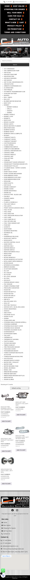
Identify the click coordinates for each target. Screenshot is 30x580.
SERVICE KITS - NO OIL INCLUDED (14, 307)
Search (15, 64)
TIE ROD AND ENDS (10, 343)
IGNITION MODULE (9, 248)
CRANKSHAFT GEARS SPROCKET (14, 162)
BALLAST (7, 99)
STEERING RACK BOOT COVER (13, 326)
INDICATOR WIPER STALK (12, 251)
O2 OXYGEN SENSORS (11, 269)
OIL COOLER (8, 272)
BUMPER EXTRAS (9, 129)
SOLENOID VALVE (9, 314)
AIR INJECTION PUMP (10, 74)
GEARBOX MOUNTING (10, 230)
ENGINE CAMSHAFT (10, 187)
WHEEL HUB (8, 370)
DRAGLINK (7, 181)
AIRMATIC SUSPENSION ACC (12, 86)
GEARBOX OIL (8, 232)
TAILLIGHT (7, 335)
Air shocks (8, 80)
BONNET (6, 105)
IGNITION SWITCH (9, 250)
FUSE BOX (7, 225)
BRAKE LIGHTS (8, 124)
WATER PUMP (8, 364)
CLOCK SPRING (8, 145)
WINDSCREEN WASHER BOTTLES (14, 375)
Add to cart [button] (6, 421)
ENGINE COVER (8, 189)
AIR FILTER (7, 72)
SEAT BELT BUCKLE (10, 305)
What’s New (10, 22)
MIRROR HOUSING (9, 267)
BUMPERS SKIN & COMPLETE (13, 133)
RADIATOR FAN (8, 293)
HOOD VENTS (8, 244)
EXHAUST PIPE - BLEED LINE (13, 194)
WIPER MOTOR (8, 377)
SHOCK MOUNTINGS (10, 309)
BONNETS (7, 118)
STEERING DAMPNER (10, 324)
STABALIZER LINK (9, 320)
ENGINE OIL (7, 192)
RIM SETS (7, 299)
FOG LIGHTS (7, 206)
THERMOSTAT (8, 337)
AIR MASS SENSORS (10, 78)
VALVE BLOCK (8, 358)
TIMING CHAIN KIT (9, 345)
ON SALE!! (7, 280)
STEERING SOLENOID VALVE (12, 330)
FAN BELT (7, 196)
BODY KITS (7, 103)
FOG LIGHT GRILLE (9, 204)
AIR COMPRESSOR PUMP (11, 70)
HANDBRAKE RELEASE (11, 236)
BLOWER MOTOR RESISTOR (12, 101)
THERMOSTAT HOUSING (11, 339)
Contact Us (14, 19)
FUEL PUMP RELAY (10, 219)
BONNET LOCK (8, 116)
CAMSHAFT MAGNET (10, 141)
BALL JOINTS (8, 97)
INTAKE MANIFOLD (9, 257)
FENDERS (7, 200)
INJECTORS (7, 255)
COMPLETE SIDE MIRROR (11, 148)
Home (7, 6)
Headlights (8, 240)
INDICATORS (8, 253)
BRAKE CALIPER (9, 122)
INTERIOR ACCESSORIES (11, 265)
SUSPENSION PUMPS (10, 333)
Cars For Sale (14, 16)
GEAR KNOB (8, 229)
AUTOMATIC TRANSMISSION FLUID (14, 91)
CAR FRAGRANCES (10, 143)
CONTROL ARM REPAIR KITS (12, 150)
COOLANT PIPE (8, 158)
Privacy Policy (14, 26)
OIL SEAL (7, 278)
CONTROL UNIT (8, 156)
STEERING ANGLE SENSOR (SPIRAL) (15, 322)
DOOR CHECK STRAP (10, 171)
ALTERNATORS (8, 88)
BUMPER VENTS (9, 131)
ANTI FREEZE (8, 89)
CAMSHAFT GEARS (10, 139)
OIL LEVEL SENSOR (10, 276)
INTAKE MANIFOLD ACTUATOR (13, 259)
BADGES (6, 95)
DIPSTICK (7, 169)
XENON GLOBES (9, 379)
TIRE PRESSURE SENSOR (12, 347)
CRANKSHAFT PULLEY (11, 166)
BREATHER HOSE (9, 128)
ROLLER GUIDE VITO (10, 301)
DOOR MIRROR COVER (11, 175)
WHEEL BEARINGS (9, 368)
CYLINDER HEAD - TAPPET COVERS (15, 168)
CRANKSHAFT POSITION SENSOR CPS (15, 164)
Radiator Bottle (10, 291)
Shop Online (19, 6)
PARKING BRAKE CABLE (11, 282)
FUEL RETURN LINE (10, 221)
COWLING (7, 160)
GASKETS (7, 227)
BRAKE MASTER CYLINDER (12, 126)
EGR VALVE (7, 185)
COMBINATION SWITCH (11, 147)
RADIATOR (7, 290)
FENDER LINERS (9, 198)
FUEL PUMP (7, 217)
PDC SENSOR (8, 284)
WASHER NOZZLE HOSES (11, 360)
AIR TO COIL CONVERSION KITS (13, 82)
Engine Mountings (10, 190)
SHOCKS (9, 110)
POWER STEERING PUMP (11, 286)
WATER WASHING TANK (11, 366)
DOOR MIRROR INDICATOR (12, 179)
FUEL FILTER (8, 209)
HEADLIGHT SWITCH (10, 238)
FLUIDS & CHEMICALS (10, 202)
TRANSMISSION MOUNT (11, 351)
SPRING (9, 112)
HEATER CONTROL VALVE (12, 242)
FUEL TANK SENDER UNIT (12, 223)
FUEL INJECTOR (9, 213)
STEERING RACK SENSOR (12, 328)
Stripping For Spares (14, 9)
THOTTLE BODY (9, 341)
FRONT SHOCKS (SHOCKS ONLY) (14, 208)
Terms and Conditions (15, 32)
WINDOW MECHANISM (10, 371)
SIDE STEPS (7, 312)
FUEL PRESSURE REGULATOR (13, 215)
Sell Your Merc (14, 13)
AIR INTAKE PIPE (9, 76)
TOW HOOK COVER (10, 349)
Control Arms (9, 152)
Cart (21, 22)
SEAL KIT (7, 303)
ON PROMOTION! (15, 29)
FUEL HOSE (7, 211)
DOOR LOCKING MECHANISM (13, 173)
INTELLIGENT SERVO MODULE (13, 261)
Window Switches (10, 373)
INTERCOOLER (8, 263)
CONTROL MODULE (10, 154)
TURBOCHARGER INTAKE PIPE (13, 356)
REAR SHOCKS (8, 297)
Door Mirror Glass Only (12, 177)
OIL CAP (6, 270)
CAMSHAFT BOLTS (9, 137)
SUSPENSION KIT (9, 331)
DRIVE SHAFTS (8, 183)
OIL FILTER (7, 274)
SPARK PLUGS (8, 316)
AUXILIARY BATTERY (10, 93)
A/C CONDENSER (9, 68)
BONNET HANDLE (12, 107)
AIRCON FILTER (8, 84)
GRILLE (9, 108)
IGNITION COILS (8, 246)
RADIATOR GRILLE (9, 295)
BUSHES (6, 135)
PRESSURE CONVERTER (11, 288)
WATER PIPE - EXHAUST (11, 362)
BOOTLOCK (7, 120)
